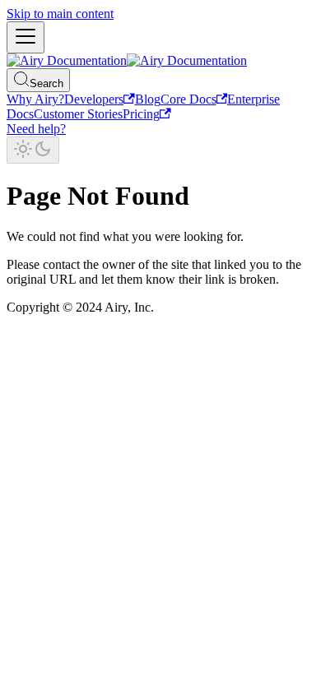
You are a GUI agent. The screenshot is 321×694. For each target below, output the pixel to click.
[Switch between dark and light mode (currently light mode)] (33, 150)
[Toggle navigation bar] (25, 37)
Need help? (36, 129)
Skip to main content (60, 14)
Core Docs (188, 99)
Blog (147, 99)
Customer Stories (78, 114)
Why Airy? (35, 99)
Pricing (141, 114)
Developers (93, 99)
